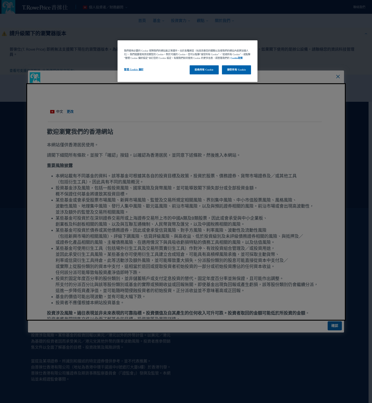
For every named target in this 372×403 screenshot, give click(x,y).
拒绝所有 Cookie (204, 69)
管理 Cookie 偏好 (134, 69)
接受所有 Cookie (236, 69)
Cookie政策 (237, 58)
